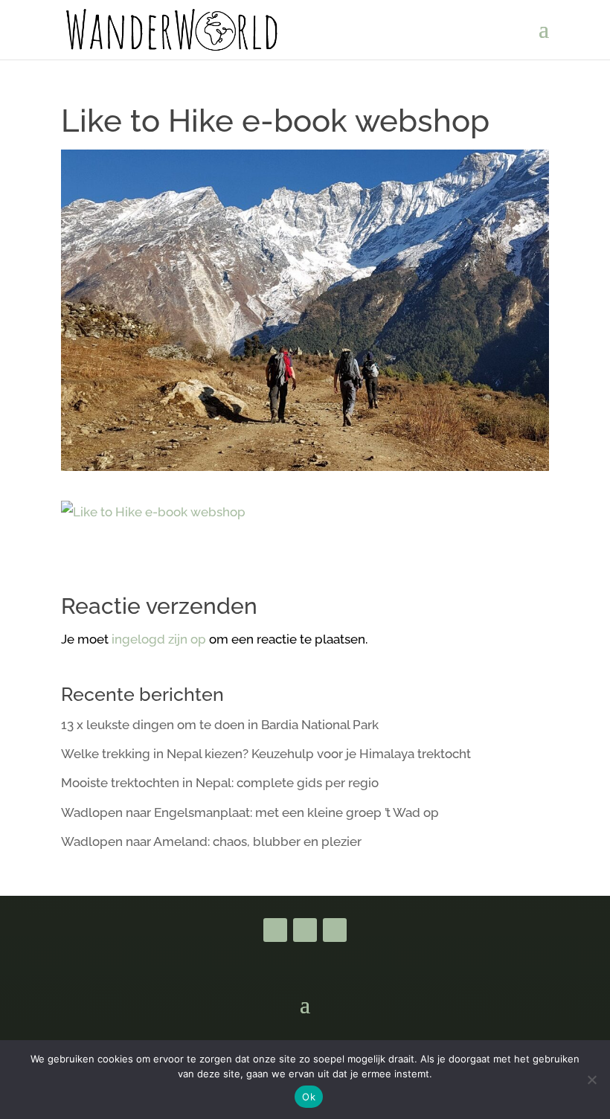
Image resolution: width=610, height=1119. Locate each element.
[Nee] (591, 1079)
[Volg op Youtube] (305, 930)
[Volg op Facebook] (275, 930)
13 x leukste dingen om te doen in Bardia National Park (220, 724)
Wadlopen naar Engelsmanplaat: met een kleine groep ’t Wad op (250, 812)
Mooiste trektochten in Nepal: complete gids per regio (220, 782)
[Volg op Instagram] (335, 930)
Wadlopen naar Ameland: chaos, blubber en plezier (211, 841)
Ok (308, 1097)
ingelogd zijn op (159, 639)
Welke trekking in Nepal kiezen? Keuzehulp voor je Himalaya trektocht (266, 753)
